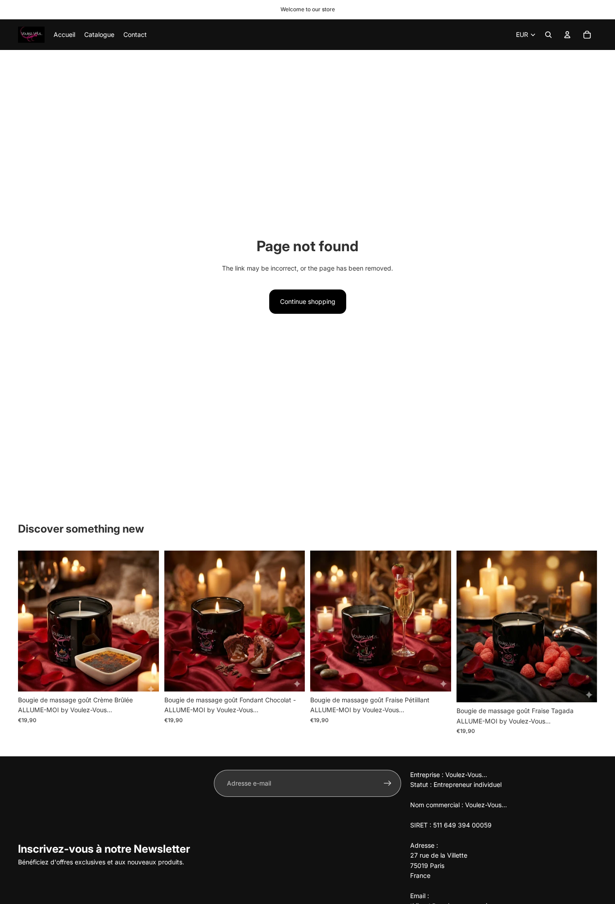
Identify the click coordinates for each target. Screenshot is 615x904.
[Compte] (567, 35)
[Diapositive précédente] (31, 621)
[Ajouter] (145, 677)
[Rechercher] (548, 35)
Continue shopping (307, 301)
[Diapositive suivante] (145, 621)
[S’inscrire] (387, 783)
